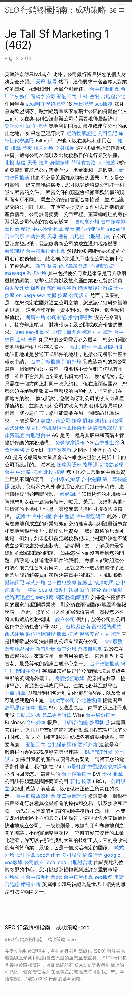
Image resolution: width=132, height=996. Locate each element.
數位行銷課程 (91, 229)
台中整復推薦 (104, 663)
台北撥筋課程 (61, 744)
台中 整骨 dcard (34, 590)
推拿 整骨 (64, 229)
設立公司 (65, 619)
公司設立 (79, 295)
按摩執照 (104, 582)
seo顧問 (35, 104)
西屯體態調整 (106, 626)
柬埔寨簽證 (59, 450)
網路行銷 (114, 347)
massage (15, 273)
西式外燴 (14, 634)
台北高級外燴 (73, 266)
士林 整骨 (26, 339)
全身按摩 (65, 148)
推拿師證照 (80, 317)
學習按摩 (55, 104)
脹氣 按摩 (67, 634)
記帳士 (23, 516)
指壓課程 (93, 464)
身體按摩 (60, 163)
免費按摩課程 (70, 442)
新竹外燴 (45, 649)
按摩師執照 (66, 590)
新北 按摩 (80, 781)
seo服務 (104, 104)
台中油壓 (42, 516)
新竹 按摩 (36, 126)
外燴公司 (14, 877)
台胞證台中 (38, 435)
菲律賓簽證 (83, 163)
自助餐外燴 (87, 221)
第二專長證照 (57, 715)
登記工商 (66, 96)
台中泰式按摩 (65, 479)
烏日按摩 (83, 104)
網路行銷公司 (109, 420)
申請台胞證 (76, 722)
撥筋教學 (114, 464)
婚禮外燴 (31, 884)
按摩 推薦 (36, 708)
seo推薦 (106, 163)
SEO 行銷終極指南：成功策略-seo (63, 9)
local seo (55, 862)
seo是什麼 (74, 766)
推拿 (98, 347)
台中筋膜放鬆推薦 (35, 796)
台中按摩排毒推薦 (45, 251)
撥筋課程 (14, 251)
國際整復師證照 (95, 288)
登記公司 (14, 126)
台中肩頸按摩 (100, 715)
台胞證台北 (113, 96)
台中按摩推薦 (104, 89)
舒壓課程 (14, 708)
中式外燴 (42, 229)
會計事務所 (17, 450)
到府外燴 (71, 361)
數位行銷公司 (55, 420)
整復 (26, 229)
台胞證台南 (98, 236)
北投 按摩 (54, 472)
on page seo (30, 295)
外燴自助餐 (90, 649)
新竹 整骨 (46, 266)
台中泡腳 (91, 479)
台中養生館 (107, 442)
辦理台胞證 (43, 288)
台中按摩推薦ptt (44, 877)
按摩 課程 (82, 420)
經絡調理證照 (19, 597)
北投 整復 (15, 163)
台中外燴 (66, 649)
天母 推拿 (38, 163)
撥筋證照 (14, 582)
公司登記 (107, 133)
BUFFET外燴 (99, 752)
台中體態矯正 (91, 516)
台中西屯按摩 (61, 582)
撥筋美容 (89, 634)
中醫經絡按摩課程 (107, 766)
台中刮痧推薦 (45, 361)
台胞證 (77, 236)
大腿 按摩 (57, 295)
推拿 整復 (21, 148)
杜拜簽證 (102, 332)
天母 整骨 (46, 82)
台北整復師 (88, 700)
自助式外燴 (28, 715)
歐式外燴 (36, 273)
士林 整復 (88, 96)
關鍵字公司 (43, 96)
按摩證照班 (69, 464)
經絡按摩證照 (81, 133)
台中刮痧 (14, 236)
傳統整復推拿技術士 (64, 428)
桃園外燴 (43, 148)
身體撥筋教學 (70, 678)
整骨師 (33, 428)
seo (20, 332)
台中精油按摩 (76, 774)
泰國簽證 (66, 288)
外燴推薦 (35, 236)
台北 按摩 (80, 347)
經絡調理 (70, 494)
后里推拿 (26, 855)
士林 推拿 (112, 774)
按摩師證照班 (19, 649)
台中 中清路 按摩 (23, 472)
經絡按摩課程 (102, 428)
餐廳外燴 (35, 317)
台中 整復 (64, 516)
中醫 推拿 (15, 693)
